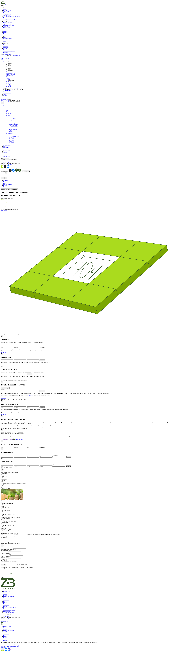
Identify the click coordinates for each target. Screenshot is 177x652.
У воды (8, 78)
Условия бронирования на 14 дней (11, 16)
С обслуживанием (10, 73)
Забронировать (14, 189)
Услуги (5, 597)
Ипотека (5, 33)
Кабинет (5, 606)
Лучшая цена (6, 11)
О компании (6, 44)
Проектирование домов (8, 25)
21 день (7, 388)
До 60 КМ (8, 84)
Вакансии (5, 46)
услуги (5, 143)
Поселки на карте (7, 10)
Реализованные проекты (9, 51)
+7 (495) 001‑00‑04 (5, 101)
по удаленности (10, 133)
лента (4, 37)
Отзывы (5, 48)
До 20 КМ (8, 81)
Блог (4, 601)
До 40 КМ (8, 83)
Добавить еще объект (7, 439)
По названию (9, 111)
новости (5, 95)
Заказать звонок (13, 159)
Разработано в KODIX (6, 647)
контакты (5, 96)
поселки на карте (7, 145)
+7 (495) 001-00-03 (15, 55)
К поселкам (3, 208)
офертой (31, 395)
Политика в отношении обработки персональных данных (14, 644)
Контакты (5, 52)
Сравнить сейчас (19, 439)
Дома (4, 592)
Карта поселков (7, 93)
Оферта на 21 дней (14, 646)
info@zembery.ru (7, 54)
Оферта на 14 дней (5, 646)
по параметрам (9, 119)
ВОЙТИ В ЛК (6, 159)
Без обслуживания (10, 74)
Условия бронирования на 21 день (11, 17)
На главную (9, 208)
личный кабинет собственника (7, 15)
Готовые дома (6, 12)
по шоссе (8, 115)
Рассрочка (5, 32)
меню (2, 5)
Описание (5, 180)
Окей (2, 577)
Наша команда (6, 611)
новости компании (7, 38)
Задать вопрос (4, 210)
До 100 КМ (8, 86)
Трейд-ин (5, 26)
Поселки (5, 9)
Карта (9, 591)
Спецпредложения (7, 184)
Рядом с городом (10, 76)
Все (7, 110)
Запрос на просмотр (5, 189)
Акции (5, 31)
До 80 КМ (8, 85)
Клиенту (5, 602)
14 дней (2, 388)
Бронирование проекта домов (10, 19)
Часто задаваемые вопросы (9, 49)
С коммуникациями (10, 71)
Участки (5, 186)
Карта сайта (6, 605)
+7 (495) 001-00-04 (5, 58)
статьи (4, 41)
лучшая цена (6, 147)
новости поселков (7, 39)
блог (4, 148)
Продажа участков (7, 22)
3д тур (4, 183)
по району (8, 113)
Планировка (6, 181)
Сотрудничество (7, 47)
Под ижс (8, 79)
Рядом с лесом (9, 75)
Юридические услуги (8, 24)
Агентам (5, 152)
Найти (2, 178)
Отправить (42, 347)
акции (4, 94)
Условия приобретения (8, 612)
